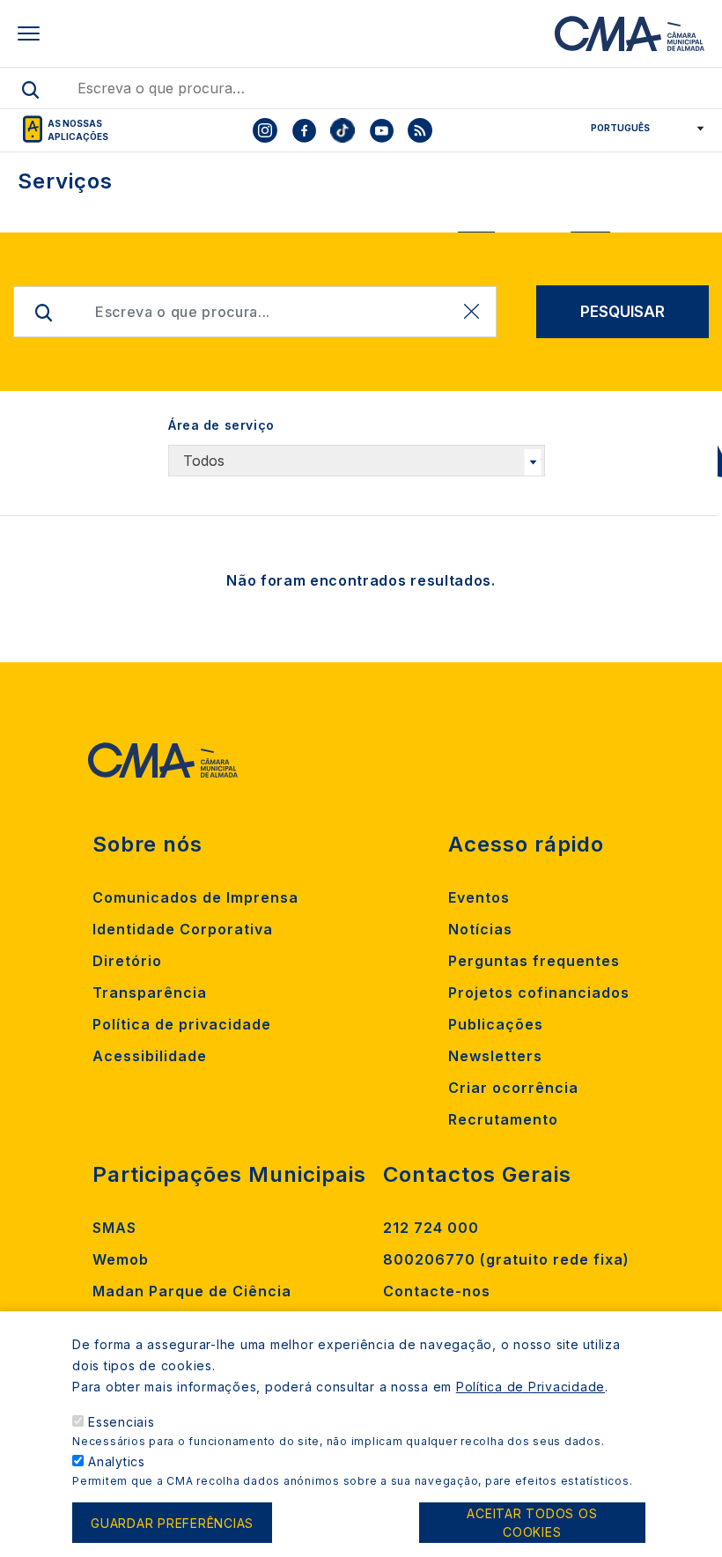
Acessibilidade (149, 1056)
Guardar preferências (172, 1523)
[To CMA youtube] (381, 130)
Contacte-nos (436, 1291)
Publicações (495, 1024)
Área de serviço (221, 424)
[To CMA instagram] (265, 130)
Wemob (120, 1259)
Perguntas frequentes (534, 961)
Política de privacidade (181, 1024)
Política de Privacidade (530, 1386)
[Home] (629, 33)
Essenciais (121, 1421)
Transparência (149, 992)
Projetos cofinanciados (539, 992)
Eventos (479, 897)
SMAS (114, 1227)
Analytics (116, 1461)
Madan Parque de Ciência (191, 1291)
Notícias (480, 929)
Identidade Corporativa (182, 929)
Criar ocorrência (513, 1087)
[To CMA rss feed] (420, 130)
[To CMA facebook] (303, 130)
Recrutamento (503, 1119)
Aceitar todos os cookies (532, 1522)
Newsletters (495, 1056)
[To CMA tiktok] (342, 130)
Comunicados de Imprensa (195, 897)
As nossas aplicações (78, 130)
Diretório (127, 961)
